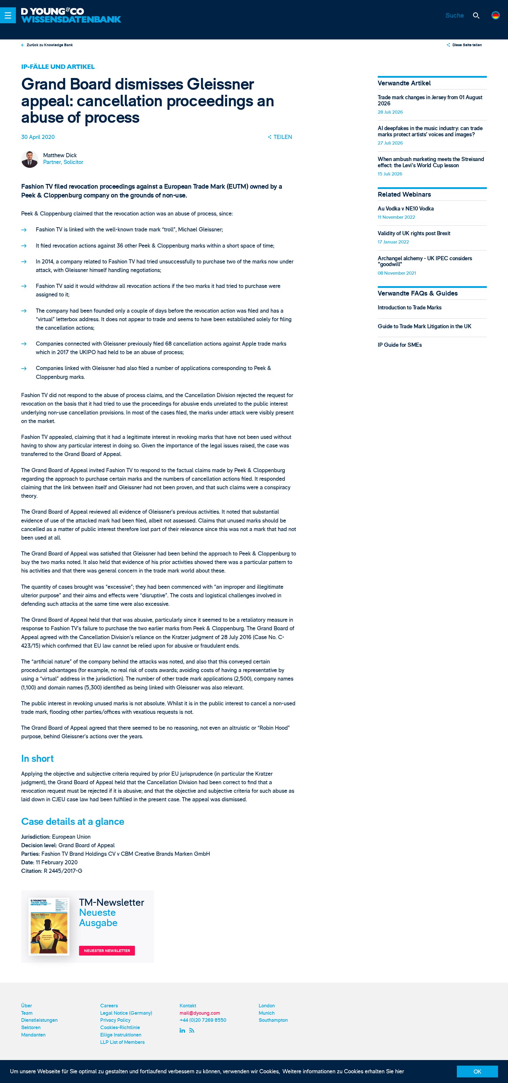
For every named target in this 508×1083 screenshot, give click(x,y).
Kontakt (188, 1006)
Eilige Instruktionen (120, 1035)
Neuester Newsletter (107, 950)
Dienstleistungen (39, 1020)
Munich (267, 1013)
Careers (109, 1006)
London (267, 1006)
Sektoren (31, 1027)
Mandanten (33, 1035)
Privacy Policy (115, 1020)
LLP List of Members (122, 1042)
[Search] (476, 15)
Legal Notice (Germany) (126, 1013)
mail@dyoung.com (200, 1013)
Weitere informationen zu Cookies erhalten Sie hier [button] (343, 1071)
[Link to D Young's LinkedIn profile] (183, 1030)
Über (26, 1006)
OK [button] (477, 1071)
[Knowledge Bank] (72, 24)
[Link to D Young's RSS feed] (193, 1030)
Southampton (273, 1020)
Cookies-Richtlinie (120, 1027)
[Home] (72, 11)
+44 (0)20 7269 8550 (203, 1020)
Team (27, 1013)
